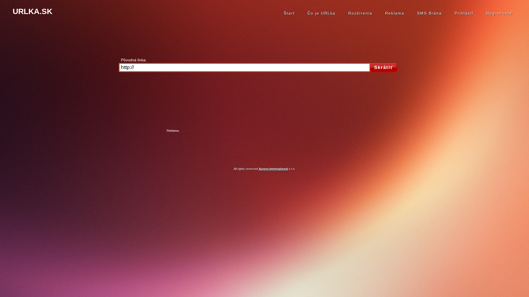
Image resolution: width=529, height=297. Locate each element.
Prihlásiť (464, 13)
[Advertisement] (264, 145)
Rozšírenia (360, 13)
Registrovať (499, 13)
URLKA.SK (32, 11)
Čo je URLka (321, 13)
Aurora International (273, 168)
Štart (289, 13)
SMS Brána (429, 13)
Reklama (394, 13)
